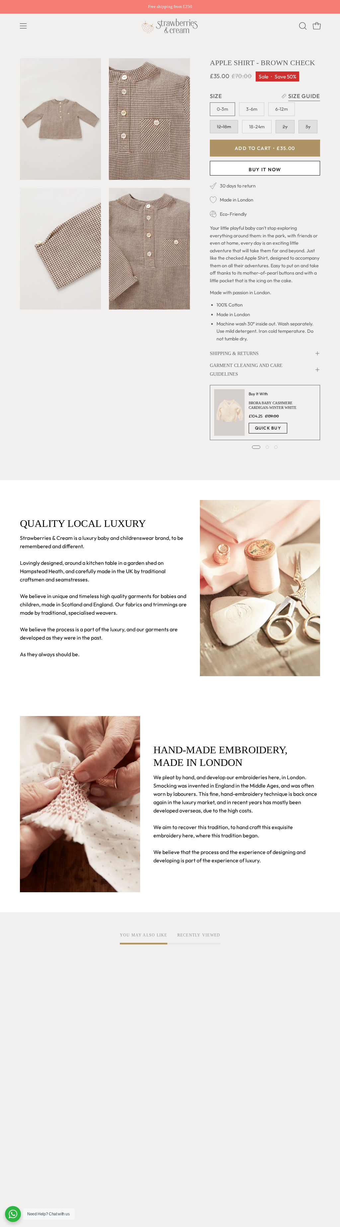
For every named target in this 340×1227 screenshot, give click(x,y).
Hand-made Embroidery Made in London (43, 1096)
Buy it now (265, 169)
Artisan (29, 1076)
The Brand (32, 1054)
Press (26, 1159)
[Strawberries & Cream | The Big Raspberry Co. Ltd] (170, 26)
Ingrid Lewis (34, 1115)
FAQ (150, 1054)
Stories (28, 1170)
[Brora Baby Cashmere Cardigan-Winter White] (229, 412)
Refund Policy (99, 1087)
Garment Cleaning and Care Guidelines (246, 370)
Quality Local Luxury (44, 1065)
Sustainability (36, 1137)
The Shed (31, 1126)
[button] (302, 26)
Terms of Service (103, 1054)
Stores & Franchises (43, 1148)
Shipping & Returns (234, 353)
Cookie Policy (99, 1076)
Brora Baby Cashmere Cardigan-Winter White (273, 405)
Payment (156, 1085)
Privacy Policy (99, 1065)
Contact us (158, 1096)
